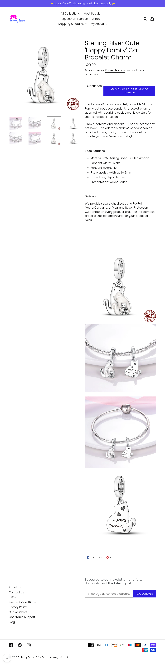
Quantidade (94, 86)
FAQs (12, 597)
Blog (12, 622)
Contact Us (16, 592)
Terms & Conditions (22, 602)
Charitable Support (22, 617)
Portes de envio (115, 70)
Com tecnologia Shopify (56, 657)
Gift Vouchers (18, 612)
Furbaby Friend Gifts (29, 657)
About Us (15, 587)
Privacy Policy (18, 607)
